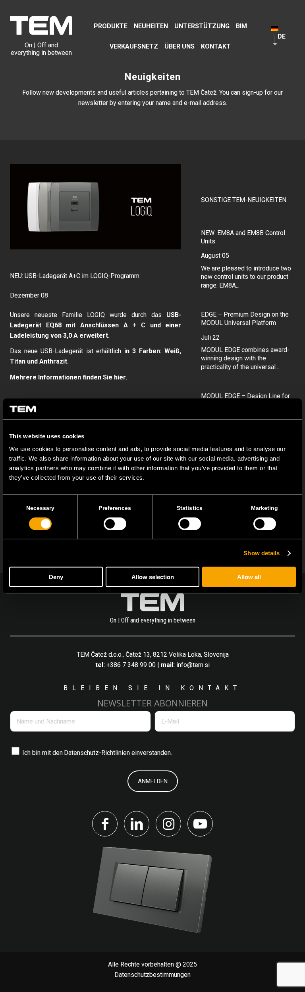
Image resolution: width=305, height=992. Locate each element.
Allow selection (152, 577)
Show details (261, 553)
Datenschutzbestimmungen (152, 974)
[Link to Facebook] (105, 823)
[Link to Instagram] (168, 823)
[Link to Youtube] (200, 823)
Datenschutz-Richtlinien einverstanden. (118, 753)
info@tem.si (193, 665)
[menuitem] (111, 26)
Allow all (249, 577)
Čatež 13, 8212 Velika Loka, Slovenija (177, 654)
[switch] (115, 523)
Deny (56, 577)
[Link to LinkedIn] (136, 823)
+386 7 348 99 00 (131, 665)
